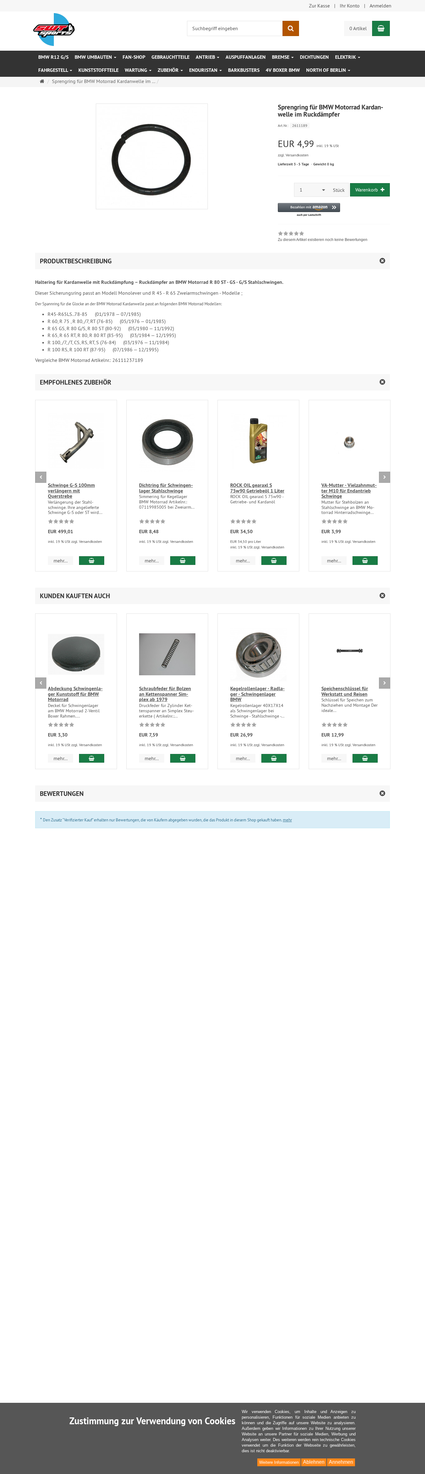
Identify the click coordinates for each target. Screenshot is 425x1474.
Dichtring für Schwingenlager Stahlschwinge (166, 488)
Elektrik (346, 57)
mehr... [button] (61, 560)
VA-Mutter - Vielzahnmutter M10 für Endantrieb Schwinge (349, 490)
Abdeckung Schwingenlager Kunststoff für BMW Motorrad (75, 694)
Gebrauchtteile (170, 57)
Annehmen (341, 1462)
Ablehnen (314, 1462)
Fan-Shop (134, 57)
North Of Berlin (326, 70)
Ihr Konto (350, 5)
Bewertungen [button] (62, 793)
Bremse (281, 57)
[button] (309, 210)
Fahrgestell (53, 70)
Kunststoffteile (98, 70)
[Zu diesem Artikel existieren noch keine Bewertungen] (61, 522)
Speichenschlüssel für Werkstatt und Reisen (344, 691)
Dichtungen (314, 57)
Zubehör (169, 70)
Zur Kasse (319, 5)
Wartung (136, 70)
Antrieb (206, 57)
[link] (322, 237)
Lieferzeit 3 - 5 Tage (293, 164)
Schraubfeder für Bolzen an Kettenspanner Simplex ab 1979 (165, 694)
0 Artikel (358, 28)
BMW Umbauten (94, 57)
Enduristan (204, 70)
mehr (287, 819)
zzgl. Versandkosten (293, 155)
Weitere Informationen (279, 1462)
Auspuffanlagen (246, 57)
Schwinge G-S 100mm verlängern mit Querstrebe (71, 490)
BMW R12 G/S (53, 57)
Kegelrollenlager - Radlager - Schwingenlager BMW (257, 694)
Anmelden (380, 5)
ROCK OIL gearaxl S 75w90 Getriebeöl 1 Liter (257, 488)
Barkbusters (243, 70)
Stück (339, 190)
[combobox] (311, 189)
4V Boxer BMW (283, 70)
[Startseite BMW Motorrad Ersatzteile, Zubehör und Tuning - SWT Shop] (53, 29)
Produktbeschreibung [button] (76, 261)
